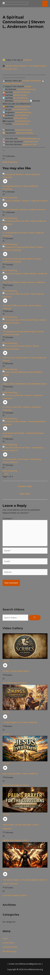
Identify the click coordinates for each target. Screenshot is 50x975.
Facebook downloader (13, 83)
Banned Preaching (21, 92)
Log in (5, 938)
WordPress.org (9, 951)
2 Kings (6, 734)
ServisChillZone (20, 98)
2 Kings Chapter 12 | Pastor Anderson (20, 722)
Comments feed (10, 947)
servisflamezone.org (26, 89)
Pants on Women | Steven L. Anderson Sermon (24, 209)
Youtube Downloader (32, 80)
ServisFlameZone (22, 100)
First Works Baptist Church (15, 682)
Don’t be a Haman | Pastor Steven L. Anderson (24, 282)
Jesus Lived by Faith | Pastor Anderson (20, 773)
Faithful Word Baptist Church (16, 785)
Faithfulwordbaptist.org (29, 138)
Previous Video (25, 486)
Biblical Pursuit (20, 95)
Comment (8, 518)
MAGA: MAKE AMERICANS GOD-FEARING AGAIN (25, 383)
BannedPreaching (23, 112)
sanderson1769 (31, 141)
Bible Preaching (10, 162)
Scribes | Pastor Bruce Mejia (16, 671)
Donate (27, 86)
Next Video (25, 493)
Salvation (27, 59)
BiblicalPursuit (20, 118)
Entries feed (8, 942)
